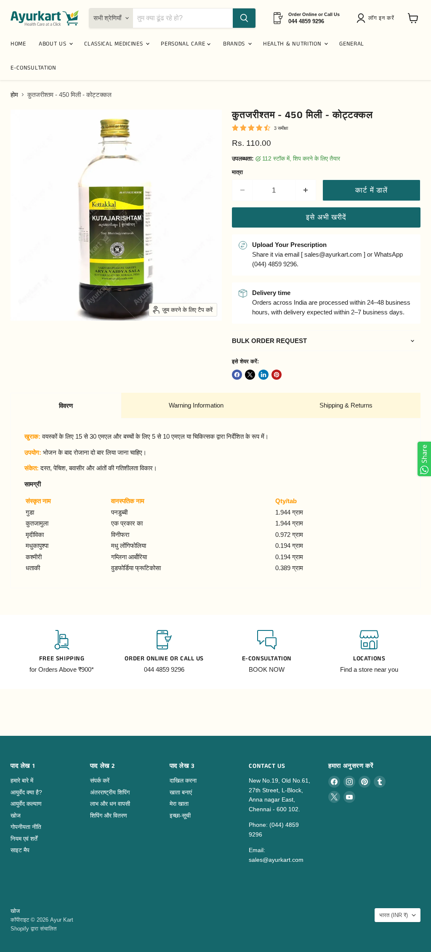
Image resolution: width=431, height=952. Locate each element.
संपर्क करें (99, 780)
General (351, 44)
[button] (377, 18)
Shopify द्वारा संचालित (33, 928)
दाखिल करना (183, 780)
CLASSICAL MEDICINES (114, 44)
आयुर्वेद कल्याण (26, 803)
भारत (393, 915)
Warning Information (196, 405)
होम (14, 94)
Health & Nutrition (293, 44)
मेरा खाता (179, 803)
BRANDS (235, 44)
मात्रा (237, 172)
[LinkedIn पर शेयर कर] (263, 375)
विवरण (66, 405)
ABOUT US (53, 44)
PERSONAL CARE (184, 44)
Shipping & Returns (345, 405)
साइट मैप (20, 850)
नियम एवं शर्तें (24, 838)
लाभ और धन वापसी (110, 803)
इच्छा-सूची (180, 815)
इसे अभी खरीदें (326, 217)
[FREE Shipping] (62, 652)
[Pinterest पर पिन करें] (276, 375)
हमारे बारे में (22, 780)
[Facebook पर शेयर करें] (237, 375)
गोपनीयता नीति (26, 826)
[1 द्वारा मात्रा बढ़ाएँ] (305, 190)
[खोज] (244, 18)
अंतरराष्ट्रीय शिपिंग (110, 792)
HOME (18, 44)
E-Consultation (33, 68)
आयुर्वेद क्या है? (26, 792)
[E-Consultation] (267, 652)
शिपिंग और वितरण (108, 815)
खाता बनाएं (181, 792)
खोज (16, 815)
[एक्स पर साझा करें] (250, 375)
